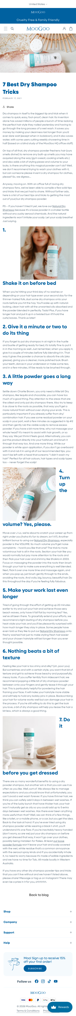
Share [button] (10, 106)
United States (37, 4)
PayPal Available (25, 19)
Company (10, 922)
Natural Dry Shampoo (47, 540)
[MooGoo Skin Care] (38, 28)
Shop (7, 911)
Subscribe (35, 968)
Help (7, 943)
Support (9, 932)
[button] (38, 12)
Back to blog (39, 895)
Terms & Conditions (28, 1010)
